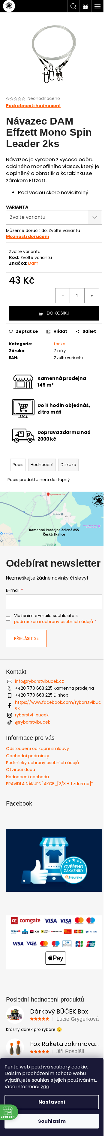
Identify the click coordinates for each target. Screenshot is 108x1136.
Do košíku (58, 313)
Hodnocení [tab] (42, 465)
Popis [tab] (18, 465)
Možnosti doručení (27, 237)
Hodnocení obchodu (27, 777)
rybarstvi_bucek (32, 715)
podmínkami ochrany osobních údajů (53, 622)
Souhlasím (52, 1121)
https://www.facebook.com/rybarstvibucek (58, 705)
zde (45, 1086)
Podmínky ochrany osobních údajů (42, 763)
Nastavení (51, 1101)
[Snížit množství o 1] (63, 295)
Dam (33, 263)
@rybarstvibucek (32, 722)
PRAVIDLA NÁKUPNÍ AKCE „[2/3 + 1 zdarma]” (49, 784)
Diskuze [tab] (68, 465)
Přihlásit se (26, 638)
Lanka (59, 344)
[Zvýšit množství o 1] (91, 295)
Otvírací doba (20, 770)
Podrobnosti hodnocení (33, 106)
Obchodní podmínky (27, 756)
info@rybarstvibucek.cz (39, 681)
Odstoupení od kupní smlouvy (37, 749)
